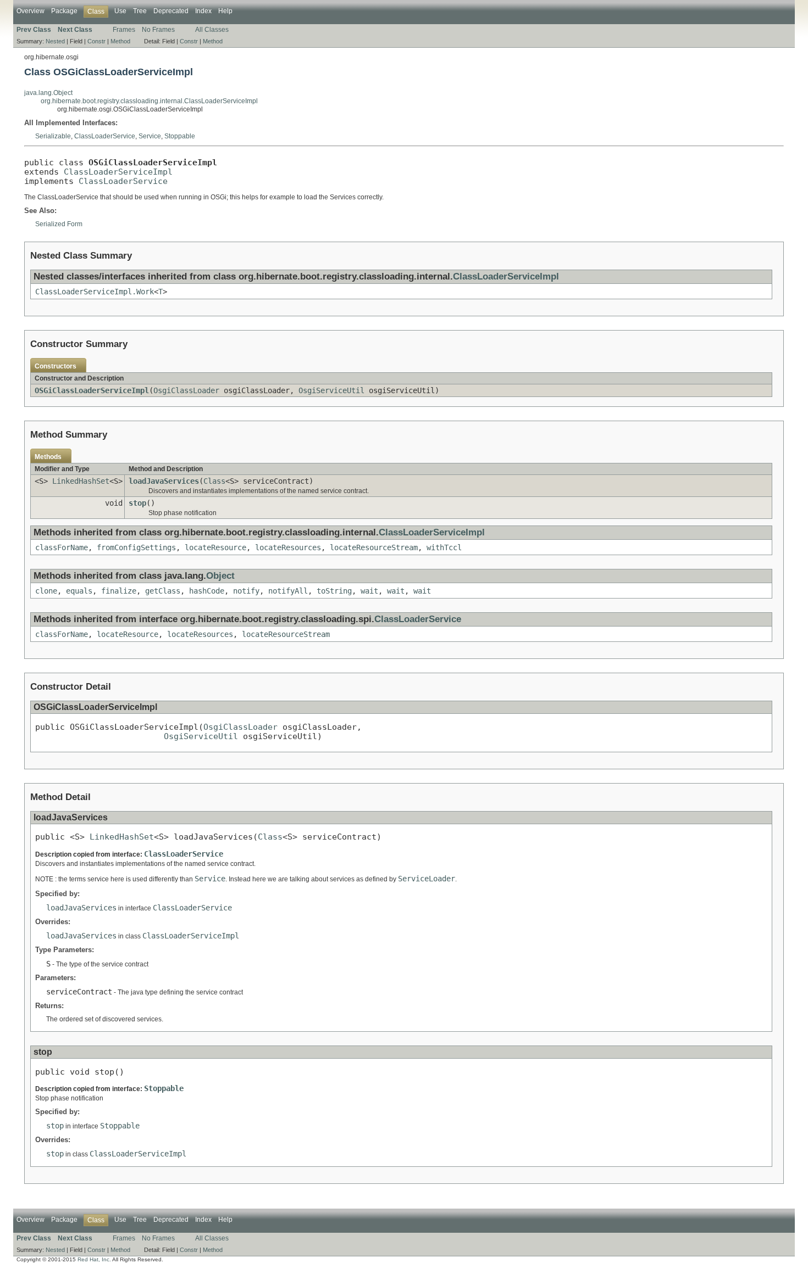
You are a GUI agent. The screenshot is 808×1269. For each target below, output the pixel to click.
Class (214, 481)
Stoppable (179, 136)
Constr (96, 41)
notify (246, 590)
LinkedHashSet (80, 481)
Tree (140, 11)
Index (203, 11)
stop (137, 503)
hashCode (206, 590)
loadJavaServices (164, 481)
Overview (30, 11)
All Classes (212, 29)
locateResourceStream (374, 547)
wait (369, 590)
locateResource (215, 547)
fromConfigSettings (136, 547)
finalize (118, 590)
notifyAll (288, 590)
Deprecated (171, 11)
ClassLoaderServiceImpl (118, 171)
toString (334, 590)
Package (64, 11)
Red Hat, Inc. (94, 1259)
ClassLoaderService (104, 136)
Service (150, 136)
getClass (162, 590)
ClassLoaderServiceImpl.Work (94, 291)
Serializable (53, 136)
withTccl (444, 547)
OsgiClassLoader (186, 390)
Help (225, 11)
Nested (55, 41)
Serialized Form (58, 224)
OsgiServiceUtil (331, 390)
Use (120, 11)
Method (120, 41)
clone (46, 590)
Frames (124, 29)
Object (220, 576)
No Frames (158, 29)
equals (79, 590)
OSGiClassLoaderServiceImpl (92, 390)
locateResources (288, 547)
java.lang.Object (48, 93)
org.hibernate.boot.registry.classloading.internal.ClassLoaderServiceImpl (149, 101)
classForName (61, 547)
